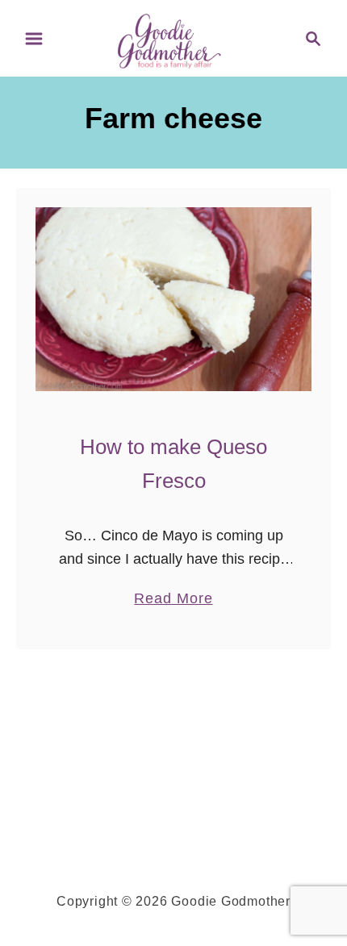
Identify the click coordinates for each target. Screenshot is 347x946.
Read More (173, 600)
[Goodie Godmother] (174, 37)
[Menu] (34, 38)
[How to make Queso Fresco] (173, 299)
